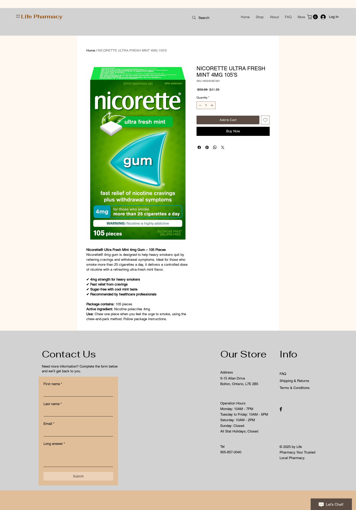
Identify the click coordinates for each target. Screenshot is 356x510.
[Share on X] (222, 147)
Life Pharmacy (41, 16)
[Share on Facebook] (199, 147)
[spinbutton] (206, 105)
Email (48, 424)
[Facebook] (281, 409)
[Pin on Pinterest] (207, 147)
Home (90, 50)
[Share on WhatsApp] (214, 147)
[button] (313, 16)
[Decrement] (199, 105)
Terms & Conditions (295, 388)
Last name (52, 404)
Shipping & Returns (295, 381)
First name (52, 384)
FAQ (283, 374)
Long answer (54, 444)
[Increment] (212, 105)
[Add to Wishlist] (265, 120)
